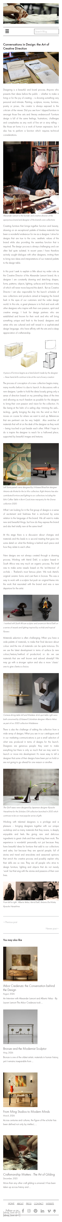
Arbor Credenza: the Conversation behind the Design (29, 988)
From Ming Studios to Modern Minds (26, 1111)
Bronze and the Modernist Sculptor (24, 1048)
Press (28, 1203)
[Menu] (7, 31)
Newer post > (52, 928)
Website (50, 1203)
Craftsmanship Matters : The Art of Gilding (29, 1174)
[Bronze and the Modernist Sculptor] (20, 1026)
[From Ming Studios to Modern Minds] (20, 1089)
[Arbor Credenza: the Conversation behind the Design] (20, 963)
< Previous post (10, 922)
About (20, 1203)
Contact (38, 1203)
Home (11, 1203)
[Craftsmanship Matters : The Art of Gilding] (20, 1152)
